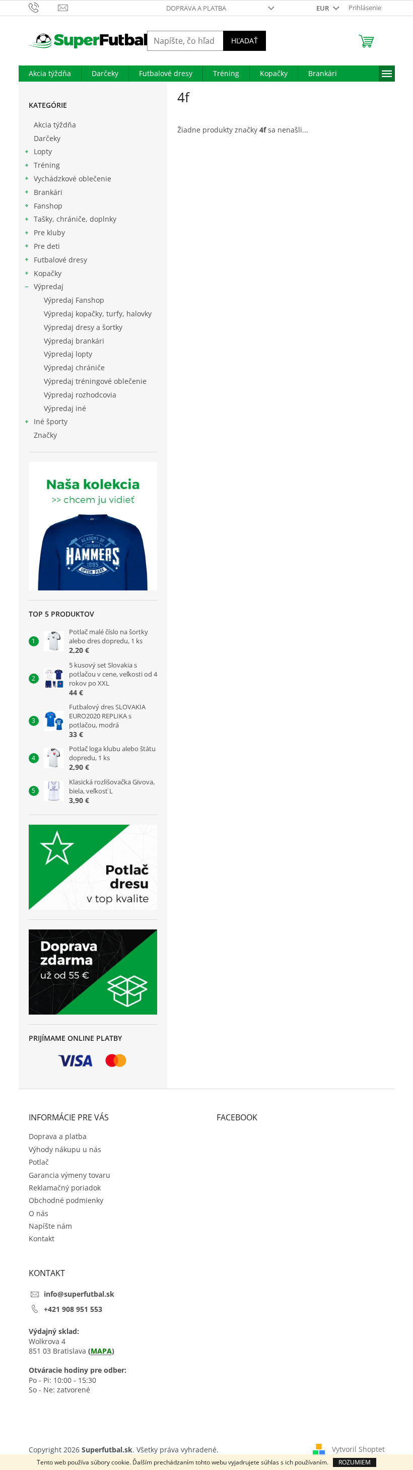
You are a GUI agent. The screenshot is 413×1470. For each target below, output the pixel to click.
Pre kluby (49, 232)
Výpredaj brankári (74, 341)
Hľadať (244, 40)
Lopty (43, 151)
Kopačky (47, 273)
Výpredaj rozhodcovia (80, 394)
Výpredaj (48, 286)
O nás (38, 1213)
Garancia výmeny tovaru (69, 1175)
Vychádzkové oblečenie (72, 178)
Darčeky (47, 138)
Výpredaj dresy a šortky (83, 327)
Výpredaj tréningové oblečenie (95, 381)
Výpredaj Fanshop (74, 300)
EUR (323, 8)
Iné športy (50, 421)
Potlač (39, 1162)
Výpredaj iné (65, 408)
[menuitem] (50, 73)
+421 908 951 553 (73, 1309)
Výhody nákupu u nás (65, 1149)
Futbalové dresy (60, 259)
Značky (45, 435)
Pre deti (47, 246)
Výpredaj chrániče (74, 367)
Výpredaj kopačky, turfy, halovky (98, 313)
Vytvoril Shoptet (358, 1449)
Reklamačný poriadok (65, 1187)
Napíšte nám (50, 1226)
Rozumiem (354, 1462)
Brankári (48, 192)
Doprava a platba (196, 8)
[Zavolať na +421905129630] (43, 7)
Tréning (47, 165)
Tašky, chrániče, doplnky (75, 219)
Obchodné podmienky (66, 1200)
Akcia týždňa (55, 124)
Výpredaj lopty (68, 354)
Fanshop (48, 206)
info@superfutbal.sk (79, 1294)
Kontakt (41, 1238)
